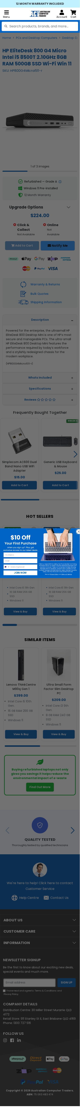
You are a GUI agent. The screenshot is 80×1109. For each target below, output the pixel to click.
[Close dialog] (77, 530)
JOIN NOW (20, 572)
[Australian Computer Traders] (40, 14)
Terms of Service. (66, 574)
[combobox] (40, 26)
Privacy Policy (54, 574)
